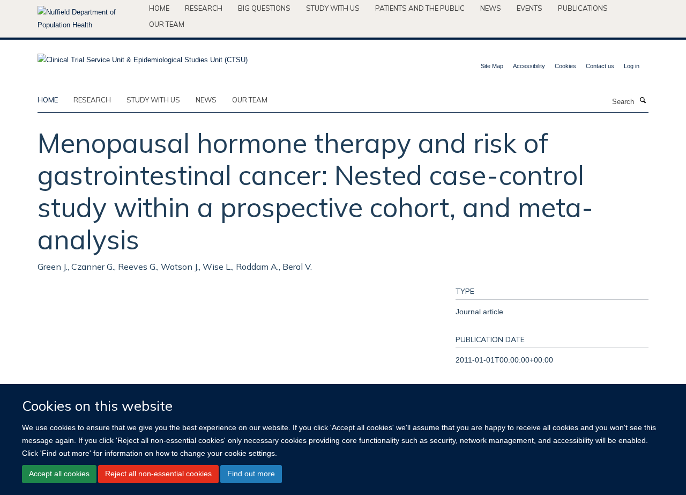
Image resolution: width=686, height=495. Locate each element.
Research (203, 8)
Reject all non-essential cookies (158, 473)
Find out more (251, 473)
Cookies (565, 66)
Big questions (264, 8)
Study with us (333, 8)
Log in (631, 66)
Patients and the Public (420, 8)
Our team (166, 24)
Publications (583, 8)
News (490, 8)
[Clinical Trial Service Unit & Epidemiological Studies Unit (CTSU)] (143, 57)
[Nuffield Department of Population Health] (89, 19)
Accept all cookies (59, 473)
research (92, 99)
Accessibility (529, 66)
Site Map (492, 66)
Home (159, 8)
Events (529, 8)
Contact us (600, 66)
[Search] (642, 101)
